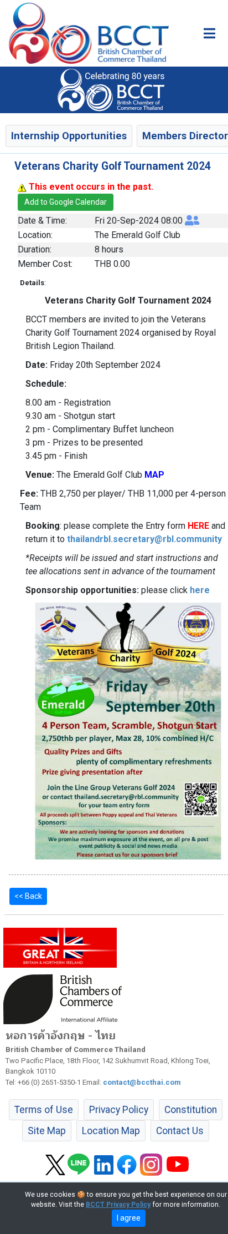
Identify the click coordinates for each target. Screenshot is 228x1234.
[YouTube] (178, 1164)
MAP (154, 474)
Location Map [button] (111, 1130)
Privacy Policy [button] (118, 1109)
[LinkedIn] (103, 1164)
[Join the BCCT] (114, 89)
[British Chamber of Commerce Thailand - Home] (84, 33)
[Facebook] (127, 1164)
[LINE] (79, 1164)
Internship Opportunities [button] (69, 135)
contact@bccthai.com (142, 1082)
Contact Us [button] (180, 1130)
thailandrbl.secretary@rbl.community (144, 539)
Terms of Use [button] (43, 1109)
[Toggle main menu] (209, 33)
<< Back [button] (28, 896)
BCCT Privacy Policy (118, 1204)
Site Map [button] (47, 1130)
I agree (129, 1217)
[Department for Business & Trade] (60, 947)
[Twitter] (55, 1164)
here (200, 590)
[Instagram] (151, 1164)
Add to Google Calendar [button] (65, 202)
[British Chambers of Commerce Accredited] (65, 999)
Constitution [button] (190, 1109)
